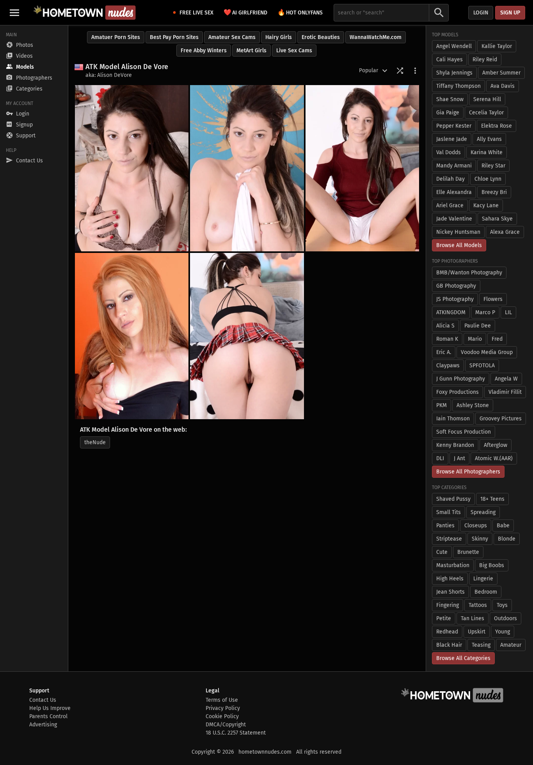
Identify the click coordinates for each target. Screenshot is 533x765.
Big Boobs (491, 565)
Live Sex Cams (294, 50)
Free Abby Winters (204, 50)
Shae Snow (450, 99)
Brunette (468, 552)
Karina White (487, 152)
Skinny (480, 539)
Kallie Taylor (496, 46)
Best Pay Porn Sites (174, 37)
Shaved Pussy (453, 499)
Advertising (43, 724)
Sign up (510, 12)
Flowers (493, 299)
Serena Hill (487, 99)
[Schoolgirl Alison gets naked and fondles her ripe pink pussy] (246, 336)
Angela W (506, 378)
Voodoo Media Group (487, 352)
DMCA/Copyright (226, 724)
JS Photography (455, 299)
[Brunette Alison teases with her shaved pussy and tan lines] (246, 168)
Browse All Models (459, 245)
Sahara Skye (497, 218)
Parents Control (48, 716)
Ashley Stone (473, 405)
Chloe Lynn (487, 179)
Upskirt (476, 631)
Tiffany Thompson (458, 86)
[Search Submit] (439, 12)
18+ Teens (492, 499)
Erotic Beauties (321, 37)
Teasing (481, 645)
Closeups (475, 525)
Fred (497, 339)
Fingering (447, 605)
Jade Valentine (454, 218)
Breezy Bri (494, 192)
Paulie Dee (477, 325)
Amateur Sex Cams (232, 37)
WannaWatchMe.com (376, 37)
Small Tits (448, 512)
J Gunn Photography (460, 378)
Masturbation (452, 565)
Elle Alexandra (454, 192)
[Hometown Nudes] (84, 12)
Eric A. (443, 352)
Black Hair (449, 645)
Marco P (485, 312)
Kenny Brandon (455, 445)
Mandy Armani (454, 165)
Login (480, 12)
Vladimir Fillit (505, 392)
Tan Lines (472, 618)
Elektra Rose (496, 126)
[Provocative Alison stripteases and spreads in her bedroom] (131, 336)
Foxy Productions (457, 392)
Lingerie (483, 578)
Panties (445, 525)
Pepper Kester (453, 126)
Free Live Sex (196, 12)
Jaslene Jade (451, 139)
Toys (502, 605)
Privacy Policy (223, 708)
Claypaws (448, 365)
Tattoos (478, 605)
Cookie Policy (222, 716)
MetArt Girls (251, 50)
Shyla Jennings (454, 72)
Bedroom (485, 592)
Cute (442, 552)
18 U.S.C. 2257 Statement (236, 732)
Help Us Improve (50, 708)
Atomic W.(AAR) (494, 458)
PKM (441, 405)
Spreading (483, 512)
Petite (443, 618)
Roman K (447, 339)
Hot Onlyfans (300, 12)
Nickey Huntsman (458, 232)
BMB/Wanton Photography (469, 272)
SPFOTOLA (482, 365)
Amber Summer (501, 72)
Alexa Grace (505, 232)
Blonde (506, 539)
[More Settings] (415, 70)
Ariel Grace (450, 205)
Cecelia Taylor (486, 112)
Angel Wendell (454, 46)
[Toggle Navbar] (14, 12)
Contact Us (42, 700)
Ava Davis (502, 86)
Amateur (510, 645)
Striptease (449, 539)
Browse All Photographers (468, 471)
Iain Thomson (453, 418)
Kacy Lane (486, 205)
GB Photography (456, 286)
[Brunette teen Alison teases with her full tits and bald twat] (362, 168)
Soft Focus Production (463, 432)
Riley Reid (485, 59)
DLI (440, 458)
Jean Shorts (450, 592)
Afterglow (495, 445)
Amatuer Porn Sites (115, 37)
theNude (95, 442)
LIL (508, 312)
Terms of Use (222, 700)
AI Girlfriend (245, 12)
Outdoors (505, 618)
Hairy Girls (278, 37)
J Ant (459, 458)
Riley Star (493, 165)
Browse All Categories (463, 658)
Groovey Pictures (501, 418)
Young (502, 631)
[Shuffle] (400, 70)
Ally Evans (489, 139)
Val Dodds (448, 152)
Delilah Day (450, 179)
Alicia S (445, 325)
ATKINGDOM (450, 312)
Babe (503, 525)
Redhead (447, 631)
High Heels (450, 578)
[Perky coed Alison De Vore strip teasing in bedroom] (131, 168)
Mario (475, 339)
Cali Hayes (449, 59)
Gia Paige (447, 112)
